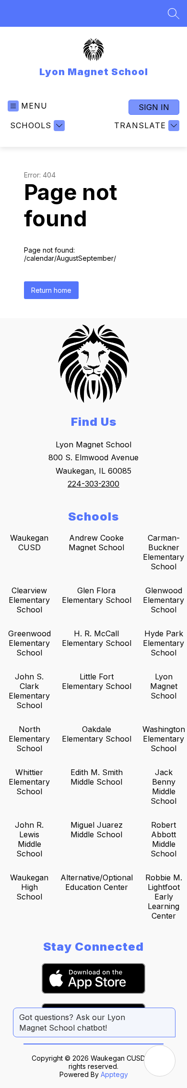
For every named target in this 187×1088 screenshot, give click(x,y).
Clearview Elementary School (29, 600)
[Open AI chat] (159, 1060)
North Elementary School (29, 738)
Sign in (154, 107)
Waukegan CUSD (29, 542)
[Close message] (168, 1012)
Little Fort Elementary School (96, 681)
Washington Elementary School (163, 738)
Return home (51, 290)
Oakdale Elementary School (96, 734)
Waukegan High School (29, 887)
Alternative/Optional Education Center (96, 882)
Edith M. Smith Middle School (96, 777)
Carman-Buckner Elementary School (163, 552)
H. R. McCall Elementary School (96, 638)
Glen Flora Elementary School (96, 595)
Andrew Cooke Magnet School (96, 542)
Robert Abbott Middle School (163, 839)
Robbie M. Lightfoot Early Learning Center (163, 897)
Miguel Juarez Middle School (96, 829)
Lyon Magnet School (163, 686)
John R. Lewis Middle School (29, 839)
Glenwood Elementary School (163, 600)
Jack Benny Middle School (163, 786)
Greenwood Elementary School (29, 643)
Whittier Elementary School (29, 781)
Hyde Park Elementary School (163, 643)
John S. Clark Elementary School (29, 691)
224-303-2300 (93, 483)
